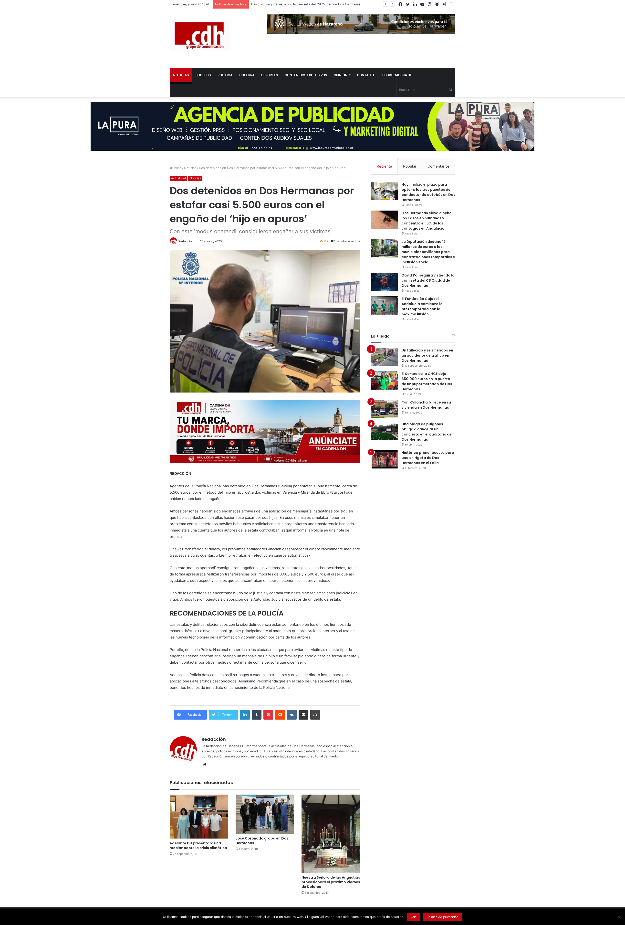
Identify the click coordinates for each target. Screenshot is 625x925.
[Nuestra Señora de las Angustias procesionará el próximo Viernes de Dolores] (331, 834)
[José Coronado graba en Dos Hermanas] (265, 814)
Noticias (190, 168)
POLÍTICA (225, 75)
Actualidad (178, 178)
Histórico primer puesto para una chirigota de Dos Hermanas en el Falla (428, 457)
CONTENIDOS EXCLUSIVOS (306, 75)
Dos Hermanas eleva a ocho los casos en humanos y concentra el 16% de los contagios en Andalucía (427, 221)
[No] (618, 917)
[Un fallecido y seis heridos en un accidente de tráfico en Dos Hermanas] (384, 357)
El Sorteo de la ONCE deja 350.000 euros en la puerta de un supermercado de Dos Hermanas (427, 381)
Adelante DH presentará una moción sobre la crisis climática (198, 845)
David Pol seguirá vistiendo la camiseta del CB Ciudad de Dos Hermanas (305, 4)
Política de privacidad (442, 917)
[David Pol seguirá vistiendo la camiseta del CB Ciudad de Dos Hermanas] (384, 282)
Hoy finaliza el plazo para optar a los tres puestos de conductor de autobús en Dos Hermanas (428, 192)
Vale (413, 917)
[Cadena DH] (200, 35)
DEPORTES (269, 75)
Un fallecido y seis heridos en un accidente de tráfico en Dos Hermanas (427, 355)
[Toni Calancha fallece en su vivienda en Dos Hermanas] (384, 409)
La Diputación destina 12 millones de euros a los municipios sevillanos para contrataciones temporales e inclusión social (428, 252)
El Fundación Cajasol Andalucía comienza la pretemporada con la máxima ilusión (422, 306)
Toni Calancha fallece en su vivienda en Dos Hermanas (426, 405)
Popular (410, 166)
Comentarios (438, 166)
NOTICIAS (181, 75)
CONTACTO (366, 75)
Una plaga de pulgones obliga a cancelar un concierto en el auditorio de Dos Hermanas (427, 432)
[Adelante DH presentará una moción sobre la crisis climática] (199, 817)
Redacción (185, 241)
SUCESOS (203, 75)
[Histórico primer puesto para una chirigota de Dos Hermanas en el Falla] (384, 459)
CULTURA (246, 75)
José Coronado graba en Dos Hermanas (262, 840)
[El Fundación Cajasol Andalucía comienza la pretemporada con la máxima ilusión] (384, 305)
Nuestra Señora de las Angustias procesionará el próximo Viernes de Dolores (331, 882)
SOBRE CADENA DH (397, 75)
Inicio (177, 168)
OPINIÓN (340, 75)
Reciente (384, 166)
